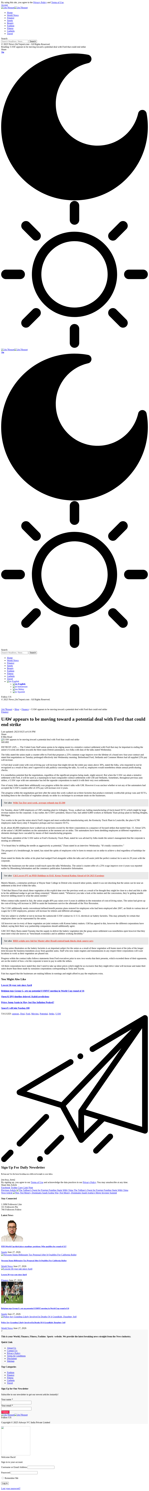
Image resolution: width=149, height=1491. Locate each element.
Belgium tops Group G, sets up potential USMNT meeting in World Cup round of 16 (42, 991)
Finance (4, 712)
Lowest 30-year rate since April (16, 985)
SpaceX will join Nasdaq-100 (15, 1008)
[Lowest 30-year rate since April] (16, 1269)
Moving (35, 1014)
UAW (58, 1014)
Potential (44, 1014)
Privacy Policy (40, 2)
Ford (28, 1014)
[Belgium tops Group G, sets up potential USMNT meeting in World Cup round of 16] (12, 1302)
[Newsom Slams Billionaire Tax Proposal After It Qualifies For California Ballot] (38, 1255)
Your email (7, 1405)
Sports (4, 1252)
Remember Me (11, 1478)
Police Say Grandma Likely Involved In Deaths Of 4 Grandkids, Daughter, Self (33, 1322)
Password (5, 1472)
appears (15, 1014)
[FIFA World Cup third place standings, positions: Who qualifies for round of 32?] (12, 1241)
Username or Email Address (14, 1467)
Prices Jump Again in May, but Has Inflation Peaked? (27, 1002)
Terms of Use (57, 2)
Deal (22, 1014)
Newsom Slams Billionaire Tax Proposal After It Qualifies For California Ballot (33, 1260)
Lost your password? (10, 1488)
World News (7, 1266)
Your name (7, 1399)
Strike (51, 1014)
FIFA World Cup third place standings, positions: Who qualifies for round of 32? (33, 1246)
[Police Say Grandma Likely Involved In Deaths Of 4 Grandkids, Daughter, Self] (39, 1316)
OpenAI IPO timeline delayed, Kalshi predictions (25, 996)
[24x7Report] (14, 7)
